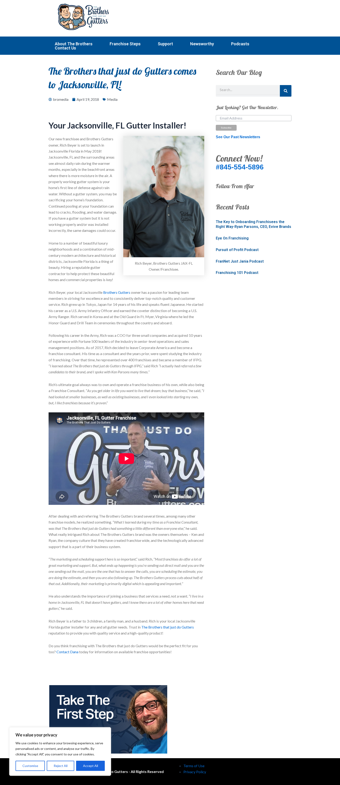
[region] (60, 751)
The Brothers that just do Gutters (167, 627)
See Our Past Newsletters (238, 137)
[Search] (285, 91)
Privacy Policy (194, 772)
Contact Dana (67, 652)
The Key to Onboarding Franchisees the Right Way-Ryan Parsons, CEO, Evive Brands (253, 224)
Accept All (90, 766)
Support (165, 44)
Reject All (61, 766)
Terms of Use (193, 766)
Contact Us (65, 48)
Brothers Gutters (116, 292)
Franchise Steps (125, 44)
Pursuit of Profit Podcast (237, 250)
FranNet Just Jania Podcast (240, 261)
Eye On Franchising (232, 238)
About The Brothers (74, 44)
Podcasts (240, 44)
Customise (30, 766)
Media (112, 99)
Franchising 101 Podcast (237, 272)
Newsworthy (202, 44)
